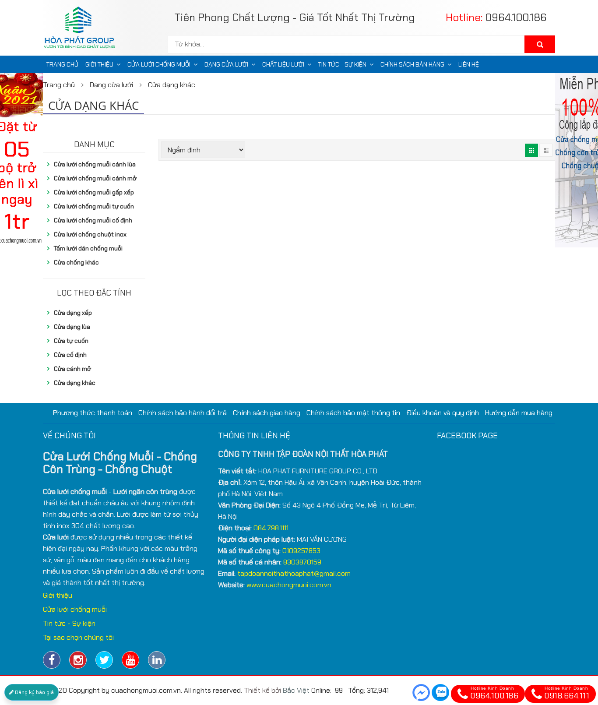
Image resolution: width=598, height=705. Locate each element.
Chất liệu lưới (283, 64)
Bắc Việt (296, 690)
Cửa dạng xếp (73, 313)
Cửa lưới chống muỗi (158, 64)
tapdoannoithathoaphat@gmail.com (294, 573)
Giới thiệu (99, 64)
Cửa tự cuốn (71, 341)
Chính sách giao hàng (266, 412)
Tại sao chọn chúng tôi (78, 637)
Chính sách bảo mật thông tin (353, 412)
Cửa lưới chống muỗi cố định (93, 220)
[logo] (82, 29)
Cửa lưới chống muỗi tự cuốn (94, 206)
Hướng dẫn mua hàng (518, 412)
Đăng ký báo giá (34, 692)
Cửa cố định (70, 355)
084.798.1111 (270, 527)
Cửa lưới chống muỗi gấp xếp (94, 192)
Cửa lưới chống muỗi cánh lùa (95, 164)
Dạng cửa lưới (226, 64)
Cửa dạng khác (171, 84)
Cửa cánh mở (72, 369)
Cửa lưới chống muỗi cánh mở (95, 178)
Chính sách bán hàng (412, 64)
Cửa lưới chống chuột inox (90, 234)
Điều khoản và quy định (442, 412)
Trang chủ (62, 64)
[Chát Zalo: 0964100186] (440, 692)
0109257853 (301, 550)
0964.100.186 (516, 17)
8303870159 (302, 562)
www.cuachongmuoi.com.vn (288, 584)
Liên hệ (468, 64)
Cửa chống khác (76, 262)
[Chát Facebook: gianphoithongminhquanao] (421, 692)
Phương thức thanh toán (92, 412)
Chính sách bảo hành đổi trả (182, 412)
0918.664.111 (566, 693)
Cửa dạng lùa (72, 327)
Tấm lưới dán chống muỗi (88, 248)
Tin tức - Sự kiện (342, 64)
